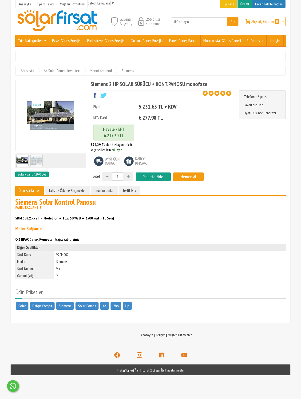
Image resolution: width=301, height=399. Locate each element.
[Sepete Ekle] (153, 176)
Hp (127, 306)
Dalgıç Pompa (42, 306)
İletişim (160, 334)
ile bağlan (269, 4)
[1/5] (205, 93)
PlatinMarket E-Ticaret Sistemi (138, 370)
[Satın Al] (188, 176)
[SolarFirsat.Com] (57, 32)
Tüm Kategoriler (30, 40)
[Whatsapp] (13, 386)
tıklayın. (117, 149)
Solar (22, 306)
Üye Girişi (228, 4)
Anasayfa (147, 334)
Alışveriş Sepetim (264, 21)
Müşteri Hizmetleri (180, 334)
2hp (116, 306)
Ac (104, 306)
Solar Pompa (87, 306)
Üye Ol (244, 4)
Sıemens (65, 306)
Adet (96, 176)
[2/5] (208, 93)
